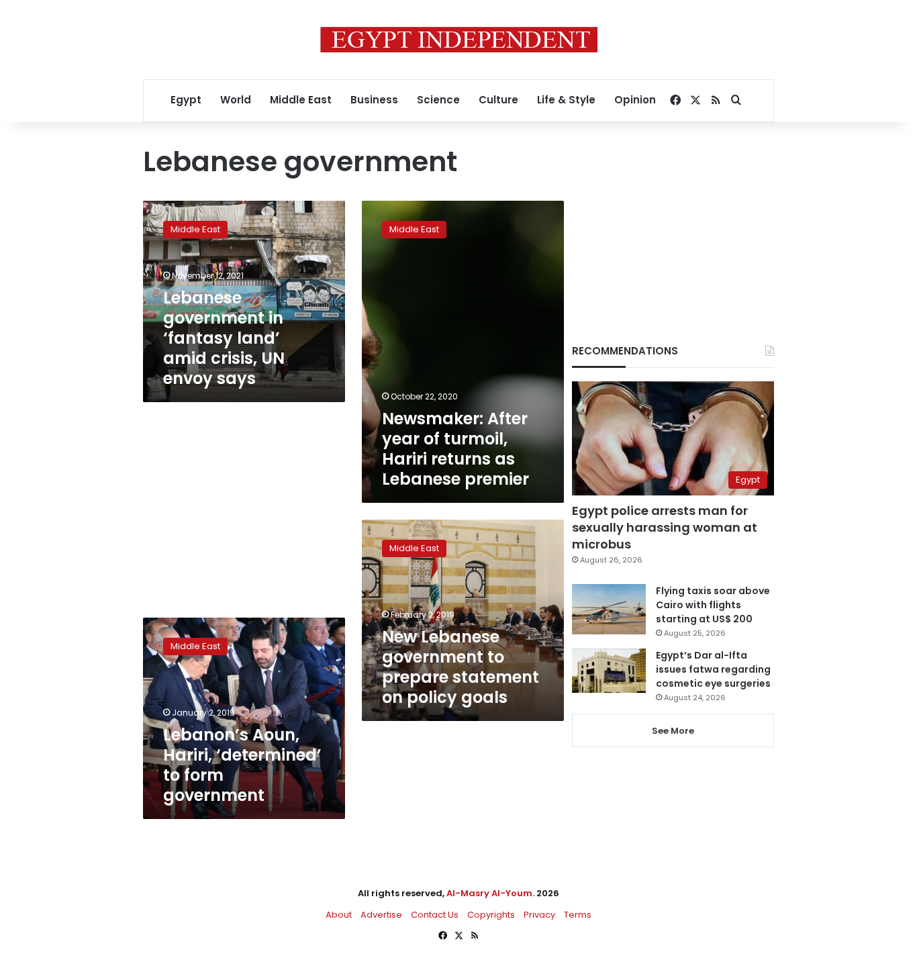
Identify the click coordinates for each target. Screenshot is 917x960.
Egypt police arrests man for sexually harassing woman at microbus (664, 527)
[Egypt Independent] (458, 39)
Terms (577, 914)
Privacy (539, 914)
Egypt (186, 100)
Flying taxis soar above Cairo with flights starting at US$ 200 (713, 605)
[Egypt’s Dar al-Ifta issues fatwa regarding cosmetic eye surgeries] (609, 671)
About (339, 914)
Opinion (635, 100)
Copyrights (491, 914)
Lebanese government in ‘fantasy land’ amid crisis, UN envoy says (224, 338)
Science (438, 100)
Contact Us (434, 914)
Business (374, 100)
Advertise (381, 914)
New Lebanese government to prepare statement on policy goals (460, 667)
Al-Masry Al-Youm (489, 893)
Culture (498, 100)
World (235, 100)
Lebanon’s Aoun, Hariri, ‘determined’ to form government (242, 765)
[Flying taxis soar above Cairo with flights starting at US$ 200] (609, 609)
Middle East (301, 100)
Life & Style (566, 100)
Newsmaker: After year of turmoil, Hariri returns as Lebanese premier (455, 448)
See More (673, 730)
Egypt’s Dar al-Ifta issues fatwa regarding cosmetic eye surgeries (713, 669)
